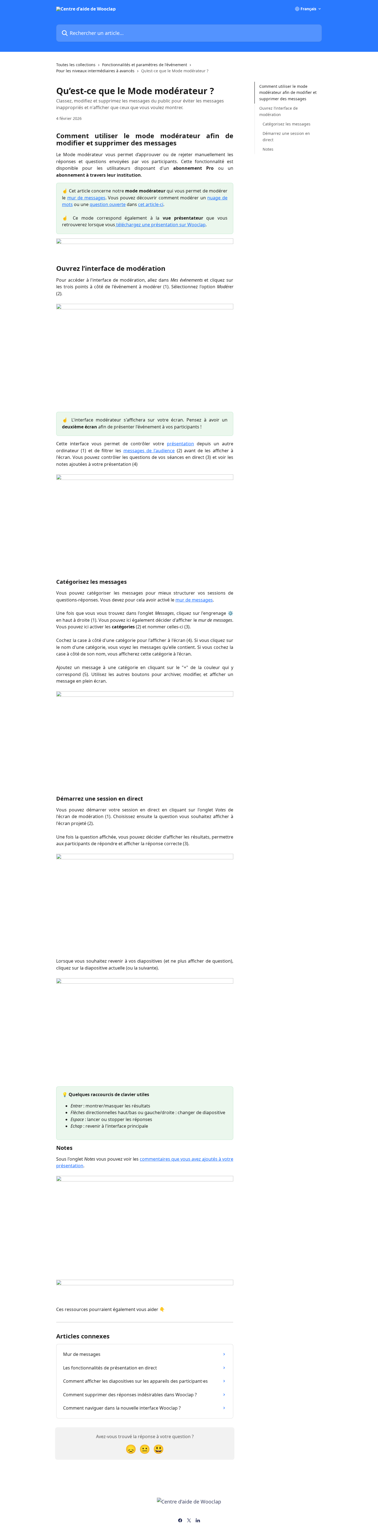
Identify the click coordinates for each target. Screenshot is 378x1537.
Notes (268, 149)
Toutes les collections (75, 64)
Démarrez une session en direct (286, 136)
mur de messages (86, 198)
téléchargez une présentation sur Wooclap (160, 225)
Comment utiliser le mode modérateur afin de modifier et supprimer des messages (288, 92)
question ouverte (108, 204)
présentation (180, 444)
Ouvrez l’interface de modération (278, 111)
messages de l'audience (149, 451)
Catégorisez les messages (286, 124)
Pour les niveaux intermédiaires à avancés (95, 70)
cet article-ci (150, 204)
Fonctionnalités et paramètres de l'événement (144, 64)
